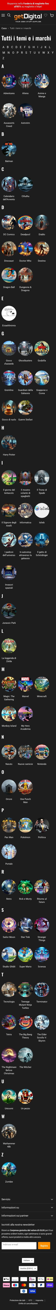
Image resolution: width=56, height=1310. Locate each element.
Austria (26, 1268)
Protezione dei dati (17, 1300)
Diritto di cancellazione (28, 1303)
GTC (30, 1300)
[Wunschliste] (45, 15)
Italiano (26, 1260)
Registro (44, 1245)
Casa (4, 28)
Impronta (39, 1300)
